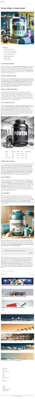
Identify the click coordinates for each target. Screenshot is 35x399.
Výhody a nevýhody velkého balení (10, 52)
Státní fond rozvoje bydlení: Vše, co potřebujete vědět (11, 360)
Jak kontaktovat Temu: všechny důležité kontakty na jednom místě (17, 285)
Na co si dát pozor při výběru (9, 54)
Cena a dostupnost (7, 59)
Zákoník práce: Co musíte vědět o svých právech (13, 307)
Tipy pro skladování (7, 58)
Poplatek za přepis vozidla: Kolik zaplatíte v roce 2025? (12, 340)
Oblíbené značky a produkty (9, 56)
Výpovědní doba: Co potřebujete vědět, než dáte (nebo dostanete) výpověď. (15, 321)
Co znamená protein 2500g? (9, 49)
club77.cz (2, 1)
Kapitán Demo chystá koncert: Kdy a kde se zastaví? (14, 296)
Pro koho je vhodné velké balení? (10, 51)
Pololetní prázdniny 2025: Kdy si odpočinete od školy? (11, 331)
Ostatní (33, 274)
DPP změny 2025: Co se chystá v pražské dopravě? (11, 350)
